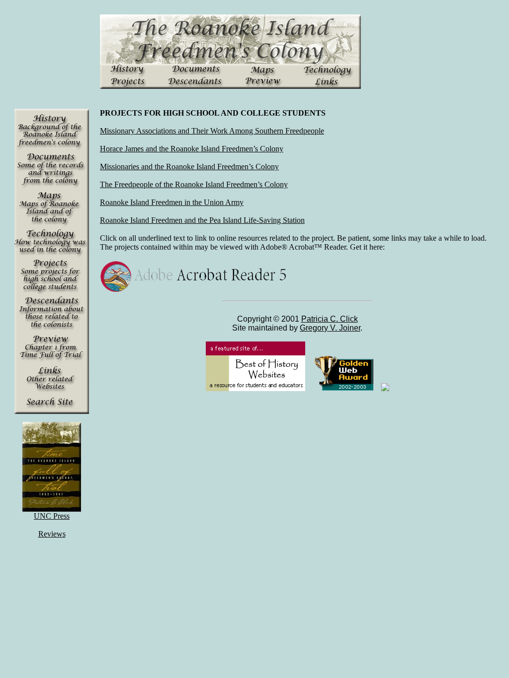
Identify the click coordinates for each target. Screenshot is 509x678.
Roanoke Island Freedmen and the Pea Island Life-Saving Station (202, 220)
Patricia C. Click (329, 319)
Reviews (52, 534)
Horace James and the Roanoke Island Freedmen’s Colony (191, 148)
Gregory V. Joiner (330, 328)
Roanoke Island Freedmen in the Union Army (172, 202)
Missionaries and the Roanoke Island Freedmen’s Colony (189, 166)
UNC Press (52, 516)
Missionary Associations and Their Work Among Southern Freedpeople (212, 131)
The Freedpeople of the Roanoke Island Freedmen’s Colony (194, 184)
